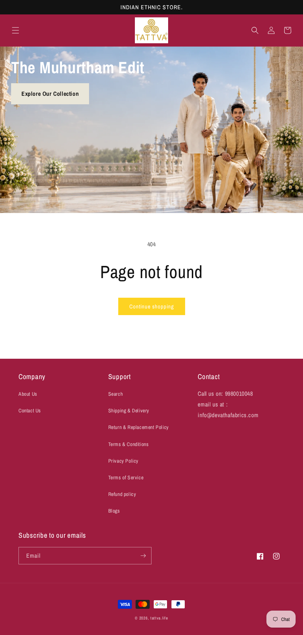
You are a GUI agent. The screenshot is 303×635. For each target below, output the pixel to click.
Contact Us (29, 410)
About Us (27, 394)
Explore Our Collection (50, 93)
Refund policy (122, 494)
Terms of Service (126, 477)
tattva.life (159, 618)
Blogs (114, 510)
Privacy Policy (123, 460)
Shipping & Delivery (128, 410)
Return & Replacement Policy (138, 427)
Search (115, 394)
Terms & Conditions (128, 444)
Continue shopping (151, 306)
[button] (15, 30)
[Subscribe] (143, 555)
